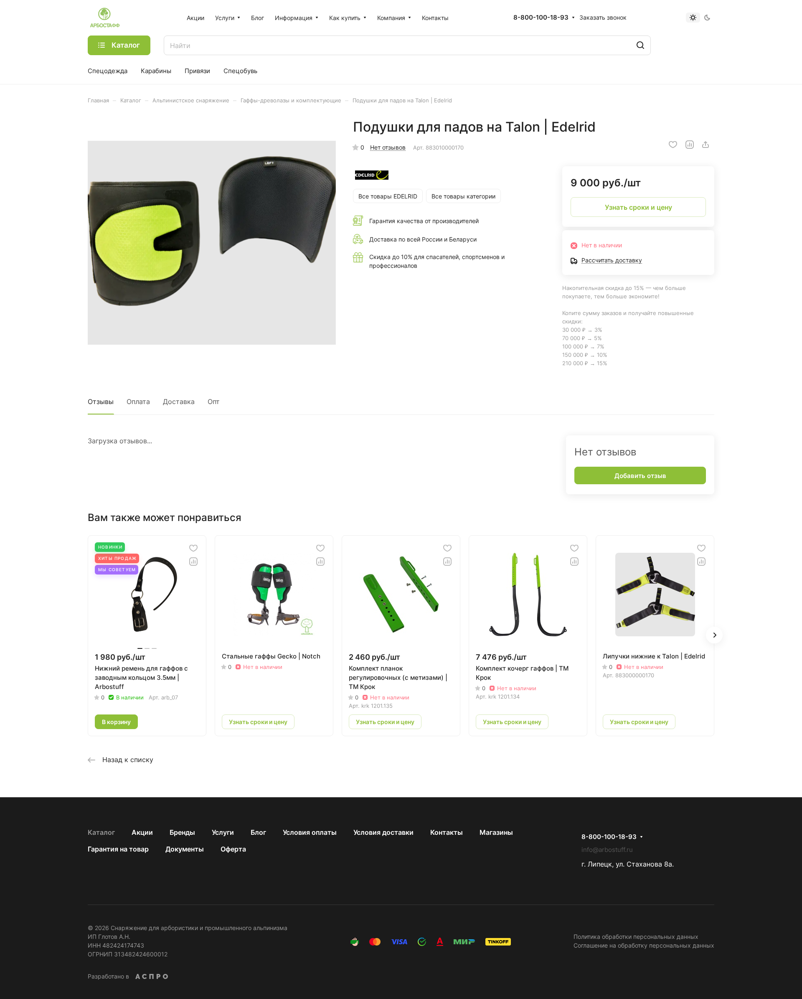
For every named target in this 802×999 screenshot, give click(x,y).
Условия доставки (383, 832)
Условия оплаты (310, 832)
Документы (184, 849)
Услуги (223, 832)
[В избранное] (673, 144)
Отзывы (101, 401)
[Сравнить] (689, 144)
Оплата (138, 401)
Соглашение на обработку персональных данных (644, 945)
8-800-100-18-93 (541, 17)
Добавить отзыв (640, 476)
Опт (214, 401)
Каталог (101, 832)
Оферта (233, 849)
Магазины (496, 832)
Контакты (446, 832)
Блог (258, 832)
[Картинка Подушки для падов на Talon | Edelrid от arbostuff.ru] (212, 243)
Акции (142, 832)
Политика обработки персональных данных (636, 936)
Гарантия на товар (118, 849)
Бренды (182, 832)
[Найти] (640, 45)
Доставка (179, 401)
